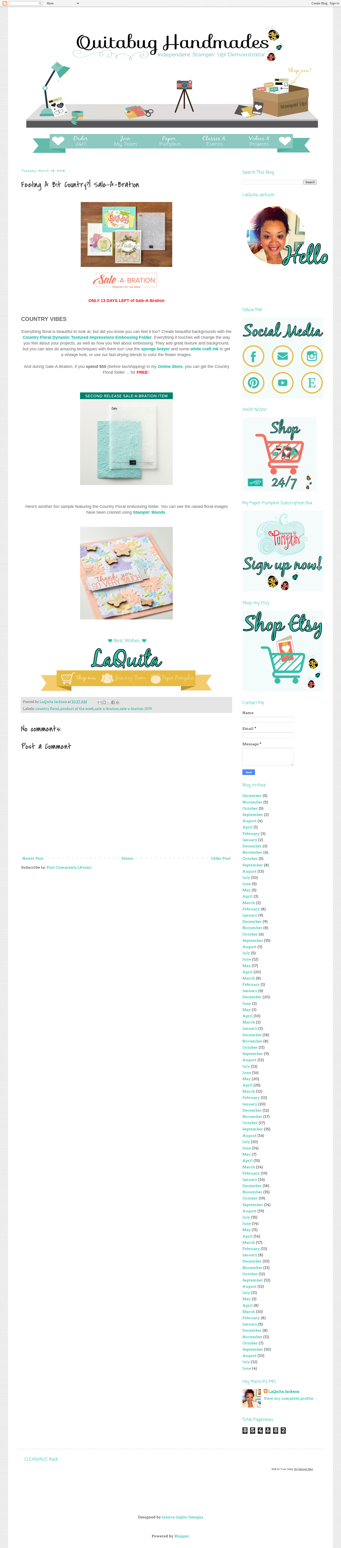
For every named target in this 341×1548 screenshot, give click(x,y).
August (249, 821)
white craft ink (204, 349)
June (246, 884)
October (250, 808)
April (247, 827)
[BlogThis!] (104, 702)
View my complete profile (288, 1398)
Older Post (221, 858)
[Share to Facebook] (113, 702)
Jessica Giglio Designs (182, 1517)
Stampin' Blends (149, 512)
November (252, 802)
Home (127, 858)
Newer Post (33, 858)
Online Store (170, 366)
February (251, 833)
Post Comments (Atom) (69, 867)
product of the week (77, 709)
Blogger (181, 1536)
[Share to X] (108, 702)
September (252, 814)
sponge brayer (155, 349)
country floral (47, 709)
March (248, 903)
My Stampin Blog (303, 1469)
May (246, 890)
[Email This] (99, 702)
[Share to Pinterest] (117, 702)
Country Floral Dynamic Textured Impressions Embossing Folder (87, 337)
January (249, 840)
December (252, 795)
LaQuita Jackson (283, 1391)
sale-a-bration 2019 (136, 709)
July (246, 877)
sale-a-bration (107, 709)
